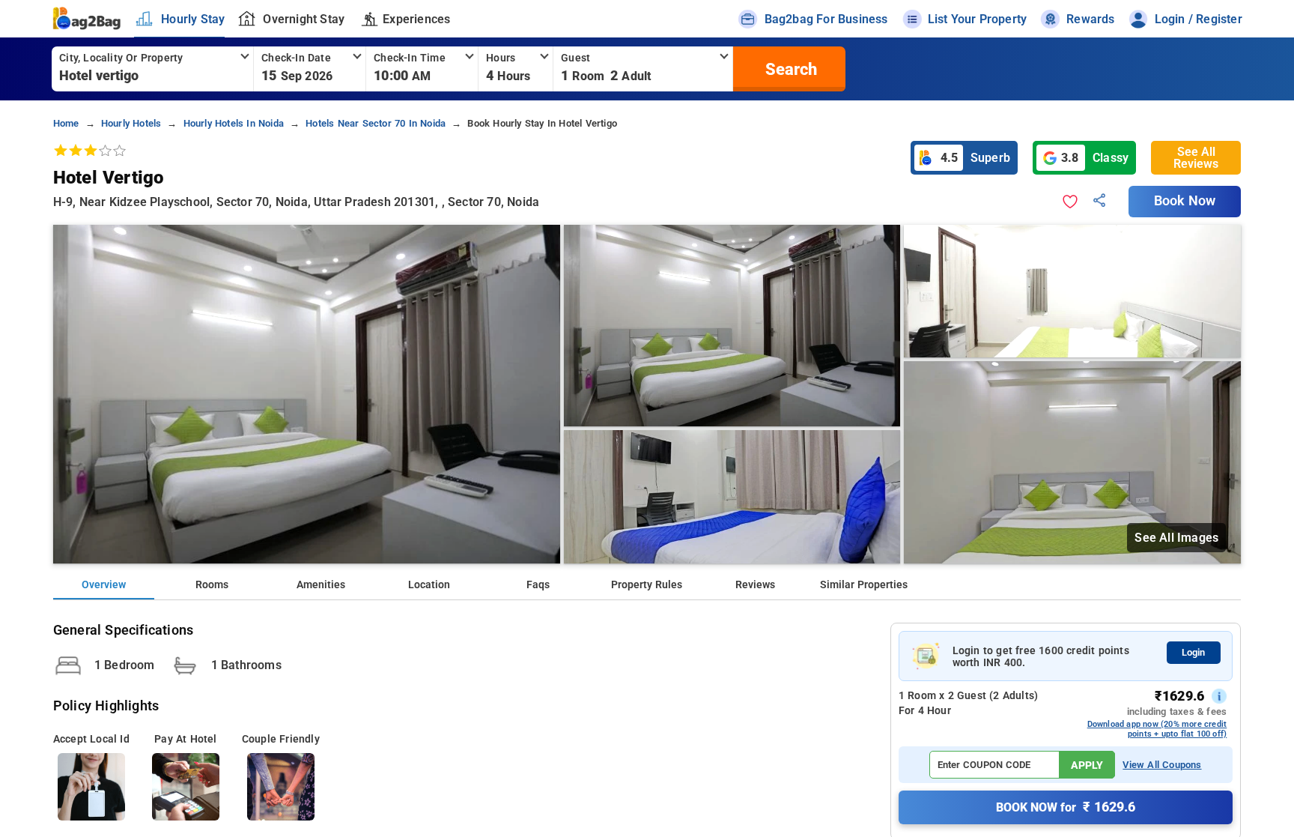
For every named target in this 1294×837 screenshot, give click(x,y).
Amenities (321, 584)
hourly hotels (131, 123)
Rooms (211, 584)
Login (1193, 652)
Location (429, 584)
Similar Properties (864, 584)
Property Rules (646, 584)
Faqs (538, 584)
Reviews (755, 584)
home (66, 123)
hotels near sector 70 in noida (376, 123)
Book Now (1184, 200)
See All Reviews (1195, 158)
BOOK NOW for (1065, 807)
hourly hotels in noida (233, 123)
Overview (104, 584)
